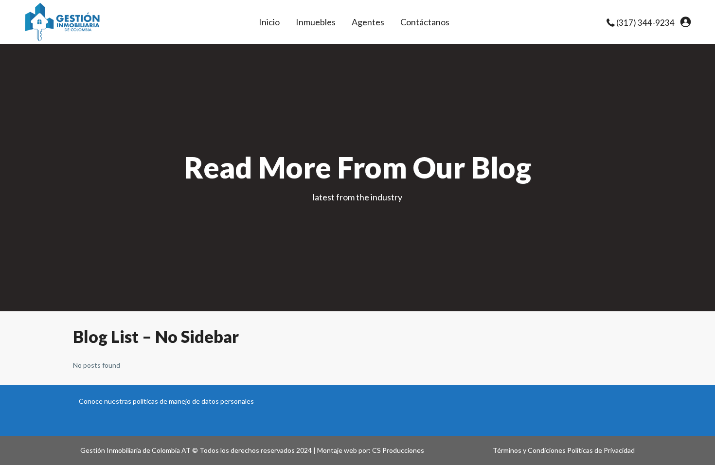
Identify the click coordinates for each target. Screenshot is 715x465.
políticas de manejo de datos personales (193, 401)
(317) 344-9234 (645, 23)
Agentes (368, 22)
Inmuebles (316, 22)
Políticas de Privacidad (601, 450)
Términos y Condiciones (529, 450)
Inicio (269, 22)
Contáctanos (424, 22)
